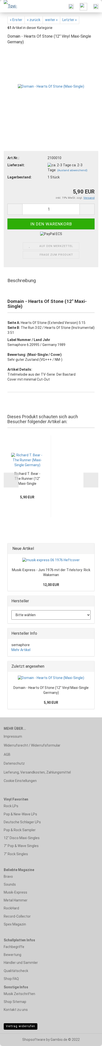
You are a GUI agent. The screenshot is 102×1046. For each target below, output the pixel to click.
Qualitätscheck (16, 971)
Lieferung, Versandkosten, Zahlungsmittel (37, 772)
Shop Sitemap (15, 1002)
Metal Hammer (15, 900)
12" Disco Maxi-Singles (22, 838)
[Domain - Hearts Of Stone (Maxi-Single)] (51, 86)
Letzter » (69, 20)
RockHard (11, 908)
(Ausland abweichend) (72, 170)
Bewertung (12, 955)
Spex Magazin (15, 924)
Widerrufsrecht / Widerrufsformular (32, 745)
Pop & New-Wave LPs (20, 814)
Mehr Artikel (20, 650)
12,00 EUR (51, 585)
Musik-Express (15, 892)
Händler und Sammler (21, 963)
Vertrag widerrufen (20, 1026)
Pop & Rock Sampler (20, 830)
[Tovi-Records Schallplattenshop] (10, 6)
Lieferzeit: (16, 165)
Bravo (8, 876)
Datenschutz (14, 763)
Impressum (13, 736)
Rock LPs (11, 806)
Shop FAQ (11, 979)
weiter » (51, 20)
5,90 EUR (51, 703)
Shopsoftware (33, 1040)
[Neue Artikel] (89, 549)
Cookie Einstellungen (20, 781)
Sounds (10, 884)
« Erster (16, 20)
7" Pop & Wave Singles (21, 846)
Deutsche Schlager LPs (22, 822)
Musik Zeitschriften (19, 994)
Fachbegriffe (14, 947)
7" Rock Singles (16, 854)
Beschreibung (21, 280)
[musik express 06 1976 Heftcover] (51, 560)
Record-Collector (17, 916)
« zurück (33, 20)
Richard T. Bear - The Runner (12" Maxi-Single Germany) (27, 479)
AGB (7, 754)
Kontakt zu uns (16, 1010)
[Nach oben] (88, 1038)
